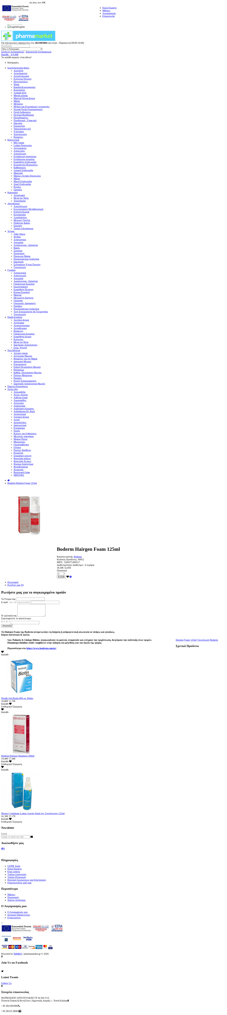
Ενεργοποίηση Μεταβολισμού (28, 209)
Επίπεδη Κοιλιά (21, 212)
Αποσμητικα (20, 239)
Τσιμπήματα (20, 200)
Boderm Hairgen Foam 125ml (22, 483)
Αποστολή (7, 626)
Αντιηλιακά (19, 195)
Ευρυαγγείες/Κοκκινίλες (26, 164)
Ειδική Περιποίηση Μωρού (27, 367)
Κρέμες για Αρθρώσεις (25, 433)
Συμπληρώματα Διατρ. (18, 67)
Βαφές (17, 248)
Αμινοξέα (18, 70)
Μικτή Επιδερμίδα (23, 181)
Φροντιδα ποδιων (22, 458)
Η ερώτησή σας (9, 615)
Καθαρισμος (20, 167)
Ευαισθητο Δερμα (22, 336)
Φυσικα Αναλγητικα (23, 464)
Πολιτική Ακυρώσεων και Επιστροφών (26, 880)
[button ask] (70, 576)
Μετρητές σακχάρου (24, 436)
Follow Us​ (6, 983)
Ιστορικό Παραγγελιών (18, 915)
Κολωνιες (18, 339)
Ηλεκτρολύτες (21, 81)
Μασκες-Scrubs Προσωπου (27, 176)
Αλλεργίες (19, 403)
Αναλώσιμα (19, 406)
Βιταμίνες (18, 137)
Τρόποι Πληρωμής (16, 877)
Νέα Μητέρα (13, 350)
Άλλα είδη (12, 389)
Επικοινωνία (108, 16)
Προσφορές (13, 897)
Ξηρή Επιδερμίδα (22, 184)
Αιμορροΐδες (20, 400)
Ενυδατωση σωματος (24, 159)
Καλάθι (61, 577)
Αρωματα (18, 242)
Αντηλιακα (19, 322)
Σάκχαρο (18, 123)
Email (4, 833)
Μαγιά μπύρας (21, 95)
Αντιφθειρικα (20, 328)
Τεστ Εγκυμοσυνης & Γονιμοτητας (31, 311)
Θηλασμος (19, 370)
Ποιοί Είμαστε (109, 7)
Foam (187, 640)
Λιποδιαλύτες (20, 217)
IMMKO (18, 954)
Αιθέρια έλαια (20, 397)
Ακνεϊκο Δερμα (21, 320)
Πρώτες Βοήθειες (22, 450)
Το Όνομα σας (8, 599)
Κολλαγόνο (19, 90)
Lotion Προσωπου (23, 145)
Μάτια (17, 101)
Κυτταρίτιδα (20, 214)
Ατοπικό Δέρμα (21, 417)
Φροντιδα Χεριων (22, 461)
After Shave (19, 234)
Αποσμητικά (20, 273)
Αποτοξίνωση (20, 206)
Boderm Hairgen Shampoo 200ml (17, 756)
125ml (193, 640)
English (21, 27)
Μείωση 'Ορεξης (22, 220)
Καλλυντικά (13, 140)
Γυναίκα (11, 270)
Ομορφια (18, 300)
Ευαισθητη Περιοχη (23, 289)
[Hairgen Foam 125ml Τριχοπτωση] (29, 541)
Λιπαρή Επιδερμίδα (23, 170)
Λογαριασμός (109, 13)
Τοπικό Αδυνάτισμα (23, 228)
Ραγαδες (18, 378)
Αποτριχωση (20, 275)
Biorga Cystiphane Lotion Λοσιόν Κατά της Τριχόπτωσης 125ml (33, 813)
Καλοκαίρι (12, 192)
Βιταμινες (18, 331)
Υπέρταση (19, 131)
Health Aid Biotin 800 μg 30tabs (17, 698)
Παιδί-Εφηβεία (14, 317)
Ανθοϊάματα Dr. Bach (24, 411)
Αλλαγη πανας (21, 353)
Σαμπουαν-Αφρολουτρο (25, 345)
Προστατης (19, 253)
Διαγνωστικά (20, 425)
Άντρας (11, 231)
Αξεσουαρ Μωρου (23, 356)
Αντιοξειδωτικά (21, 76)
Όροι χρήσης (13, 871)
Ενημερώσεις (14, 917)
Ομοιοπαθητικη (21, 444)
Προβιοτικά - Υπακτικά (25, 120)
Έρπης (17, 430)
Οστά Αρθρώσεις (22, 112)
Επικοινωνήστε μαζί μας (19, 882)
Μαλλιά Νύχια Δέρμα (24, 98)
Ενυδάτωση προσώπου (25, 156)
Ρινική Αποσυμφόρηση (25, 381)
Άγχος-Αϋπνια (21, 394)
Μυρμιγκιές (19, 442)
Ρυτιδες (17, 187)
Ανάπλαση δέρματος (24, 408)
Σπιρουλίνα (19, 126)
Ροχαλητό (18, 453)
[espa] (15, 23)
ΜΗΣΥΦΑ (19, 475)
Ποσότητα (62, 570)
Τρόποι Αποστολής (16, 874)
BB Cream (19, 142)
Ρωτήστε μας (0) (15, 585)
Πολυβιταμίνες (21, 117)
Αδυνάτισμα (13, 203)
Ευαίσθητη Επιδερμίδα (25, 162)
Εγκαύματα (19, 428)
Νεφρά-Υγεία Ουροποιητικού (28, 109)
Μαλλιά (17, 295)
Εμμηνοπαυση (21, 286)
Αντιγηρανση (20, 148)
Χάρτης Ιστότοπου (16, 900)
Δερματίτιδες (20, 422)
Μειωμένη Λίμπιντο (23, 297)
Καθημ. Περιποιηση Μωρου (28, 372)
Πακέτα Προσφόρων (17, 386)
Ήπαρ (16, 84)
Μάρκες (106, 10)
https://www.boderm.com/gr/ (41, 648)
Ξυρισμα (18, 250)
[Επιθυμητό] (67, 576)
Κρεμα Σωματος (22, 292)
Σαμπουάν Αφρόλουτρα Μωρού (29, 383)
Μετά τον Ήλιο (21, 198)
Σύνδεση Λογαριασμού (12, 51)
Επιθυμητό (6, 706)
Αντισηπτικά (20, 414)
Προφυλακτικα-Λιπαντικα (26, 259)
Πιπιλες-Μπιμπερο (23, 375)
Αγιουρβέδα (19, 392)
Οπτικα (17, 447)
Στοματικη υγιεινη (22, 455)
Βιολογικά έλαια (22, 472)
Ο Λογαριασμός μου (17, 912)
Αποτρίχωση (20, 153)
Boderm (78, 556)
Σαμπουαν (19, 261)
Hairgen (180, 640)
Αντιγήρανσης (20, 73)
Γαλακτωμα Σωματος (24, 284)
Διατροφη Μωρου (22, 361)
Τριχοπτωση (20, 267)
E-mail (15, 602)
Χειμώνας (18, 469)
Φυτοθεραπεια (21, 466)
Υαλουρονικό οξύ (22, 128)
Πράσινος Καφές (22, 223)
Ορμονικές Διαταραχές (25, 303)
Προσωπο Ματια (22, 256)
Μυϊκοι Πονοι (20, 439)
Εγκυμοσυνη (20, 364)
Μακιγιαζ (18, 173)
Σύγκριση (17, 706)
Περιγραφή (12, 582)
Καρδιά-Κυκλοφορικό (24, 87)
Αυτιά (16, 419)
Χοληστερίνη (20, 134)
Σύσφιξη (18, 189)
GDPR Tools (13, 866)
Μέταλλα (18, 104)
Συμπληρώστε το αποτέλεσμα (16, 618)
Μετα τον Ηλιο (21, 342)
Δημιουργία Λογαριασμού (38, 51)
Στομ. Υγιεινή (20, 347)
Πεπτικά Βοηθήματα (24, 115)
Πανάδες (18, 306)
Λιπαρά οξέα (20, 92)
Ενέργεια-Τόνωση (22, 79)
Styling (17, 237)
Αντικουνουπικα (21, 325)
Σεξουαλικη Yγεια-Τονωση (27, 264)
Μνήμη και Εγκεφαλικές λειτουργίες (32, 106)
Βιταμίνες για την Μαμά (25, 358)
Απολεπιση (19, 151)
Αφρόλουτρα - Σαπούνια (26, 245)
